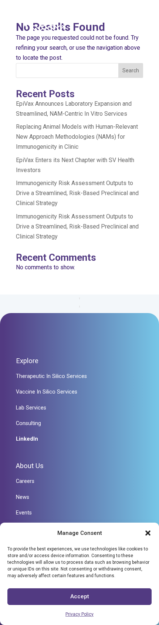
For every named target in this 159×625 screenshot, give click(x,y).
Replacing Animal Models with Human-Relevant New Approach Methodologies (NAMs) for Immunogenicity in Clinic (77, 136)
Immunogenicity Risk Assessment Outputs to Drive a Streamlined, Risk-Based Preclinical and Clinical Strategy (77, 193)
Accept (79, 596)
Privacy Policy (79, 614)
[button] (148, 533)
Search (130, 70)
